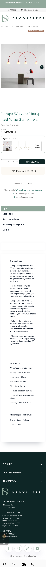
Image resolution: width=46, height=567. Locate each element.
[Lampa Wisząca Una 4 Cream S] (17, 146)
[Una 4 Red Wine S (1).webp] (23, 66)
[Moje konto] (32, 564)
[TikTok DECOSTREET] (28, 548)
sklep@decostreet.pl (31, 10)
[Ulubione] (13, 564)
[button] (16, 104)
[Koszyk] (23, 564)
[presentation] (4, 67)
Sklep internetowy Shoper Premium (23, 556)
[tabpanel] (23, 244)
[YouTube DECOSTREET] (37, 548)
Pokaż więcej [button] (37, 146)
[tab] (23, 208)
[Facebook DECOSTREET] (9, 548)
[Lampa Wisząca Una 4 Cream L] (27, 146)
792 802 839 (15, 10)
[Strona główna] (23, 19)
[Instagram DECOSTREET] (18, 548)
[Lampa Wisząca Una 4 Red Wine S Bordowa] (7, 146)
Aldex (30, 183)
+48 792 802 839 (8, 534)
